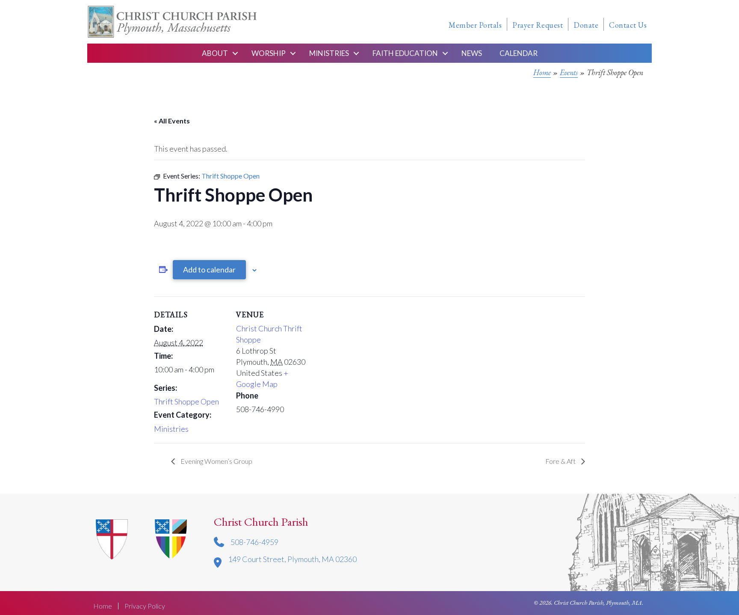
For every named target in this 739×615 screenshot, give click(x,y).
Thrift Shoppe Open (186, 401)
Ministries (329, 53)
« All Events (172, 121)
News (471, 53)
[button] (235, 53)
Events (569, 72)
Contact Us (628, 25)
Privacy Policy (144, 606)
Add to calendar (209, 269)
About (215, 53)
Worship (268, 53)
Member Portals (475, 25)
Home (542, 72)
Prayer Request (537, 25)
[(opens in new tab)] (171, 538)
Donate (585, 25)
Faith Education (405, 53)
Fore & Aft (561, 461)
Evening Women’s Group (215, 461)
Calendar (519, 53)
